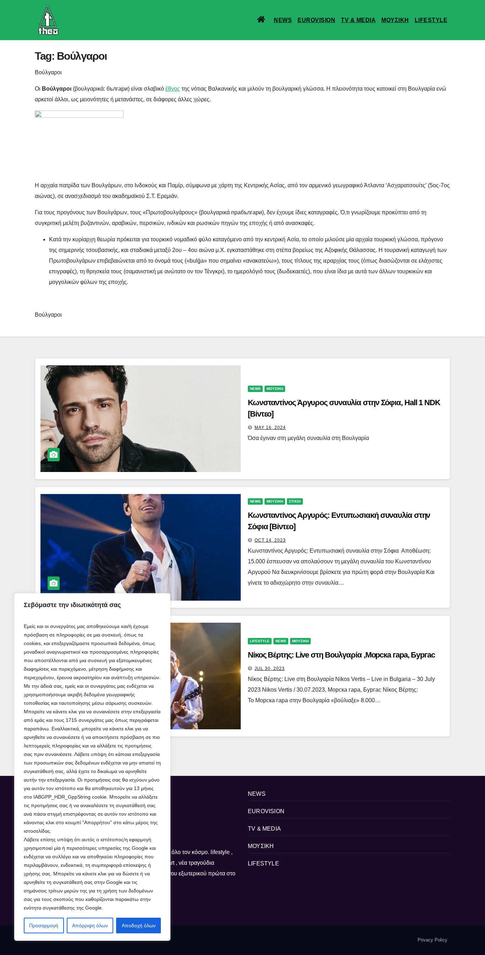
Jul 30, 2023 (270, 668)
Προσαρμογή (43, 925)
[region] (92, 767)
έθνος (172, 89)
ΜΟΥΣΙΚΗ (395, 20)
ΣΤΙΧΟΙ (295, 501)
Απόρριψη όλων (90, 925)
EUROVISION (316, 20)
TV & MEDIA (358, 20)
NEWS (283, 20)
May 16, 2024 (270, 427)
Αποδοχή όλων (139, 925)
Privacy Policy (432, 940)
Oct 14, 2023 (270, 540)
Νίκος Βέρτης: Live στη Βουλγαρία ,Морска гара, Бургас (341, 654)
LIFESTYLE (431, 20)
